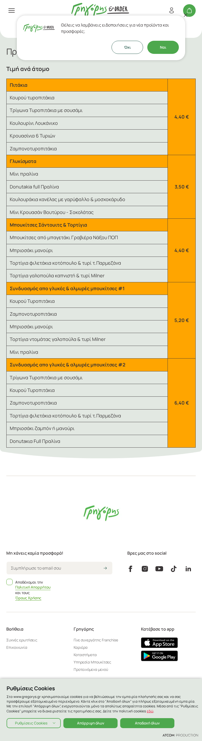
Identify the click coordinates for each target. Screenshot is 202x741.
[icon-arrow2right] (105, 568)
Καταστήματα (85, 654)
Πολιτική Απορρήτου (32, 587)
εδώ (150, 711)
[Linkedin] (188, 569)
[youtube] (159, 569)
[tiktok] (174, 569)
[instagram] (145, 569)
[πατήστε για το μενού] (11, 10)
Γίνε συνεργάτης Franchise (96, 639)
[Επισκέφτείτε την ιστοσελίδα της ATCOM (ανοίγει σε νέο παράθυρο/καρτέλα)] (180, 735)
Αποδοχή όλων (147, 722)
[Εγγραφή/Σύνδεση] (171, 10)
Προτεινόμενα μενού (91, 669)
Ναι (163, 47)
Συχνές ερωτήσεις (21, 639)
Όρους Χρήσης (28, 597)
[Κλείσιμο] (185, 15)
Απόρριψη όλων (90, 722)
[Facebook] (130, 569)
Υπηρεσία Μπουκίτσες (92, 662)
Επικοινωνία (16, 647)
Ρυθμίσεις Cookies (31, 722)
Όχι (127, 47)
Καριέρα (81, 647)
